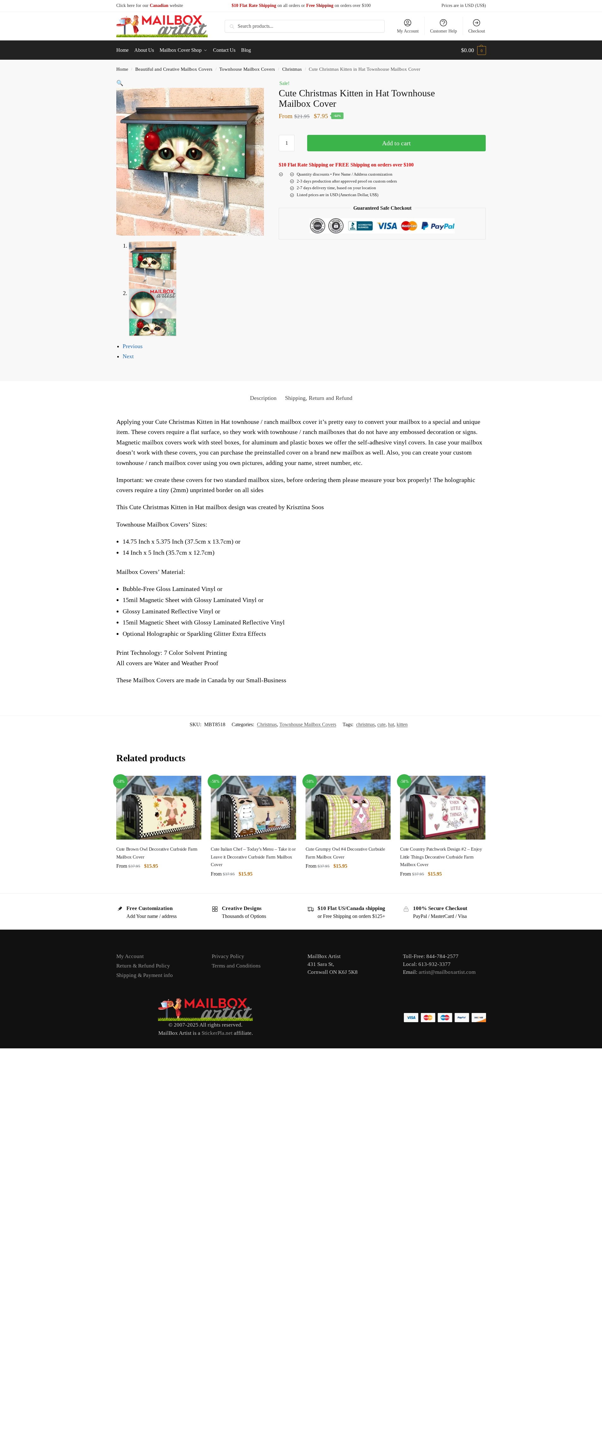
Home (122, 69)
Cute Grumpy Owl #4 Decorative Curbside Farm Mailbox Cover (345, 853)
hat (391, 724)
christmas (365, 724)
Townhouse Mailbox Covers (247, 69)
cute (381, 724)
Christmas (292, 69)
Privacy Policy (228, 956)
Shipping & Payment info (144, 975)
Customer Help (443, 31)
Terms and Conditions (236, 966)
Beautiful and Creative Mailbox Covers (173, 69)
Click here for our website (149, 5)
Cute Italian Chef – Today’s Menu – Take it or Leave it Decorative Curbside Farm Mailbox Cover (253, 857)
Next (128, 356)
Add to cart (396, 143)
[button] (473, 50)
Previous (133, 346)
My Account (408, 31)
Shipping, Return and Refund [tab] (318, 398)
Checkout (476, 31)
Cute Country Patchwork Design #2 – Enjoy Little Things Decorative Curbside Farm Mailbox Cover (441, 857)
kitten (402, 724)
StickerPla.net (217, 1033)
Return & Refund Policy (143, 966)
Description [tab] (263, 398)
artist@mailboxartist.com (447, 972)
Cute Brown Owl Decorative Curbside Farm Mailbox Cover (157, 853)
